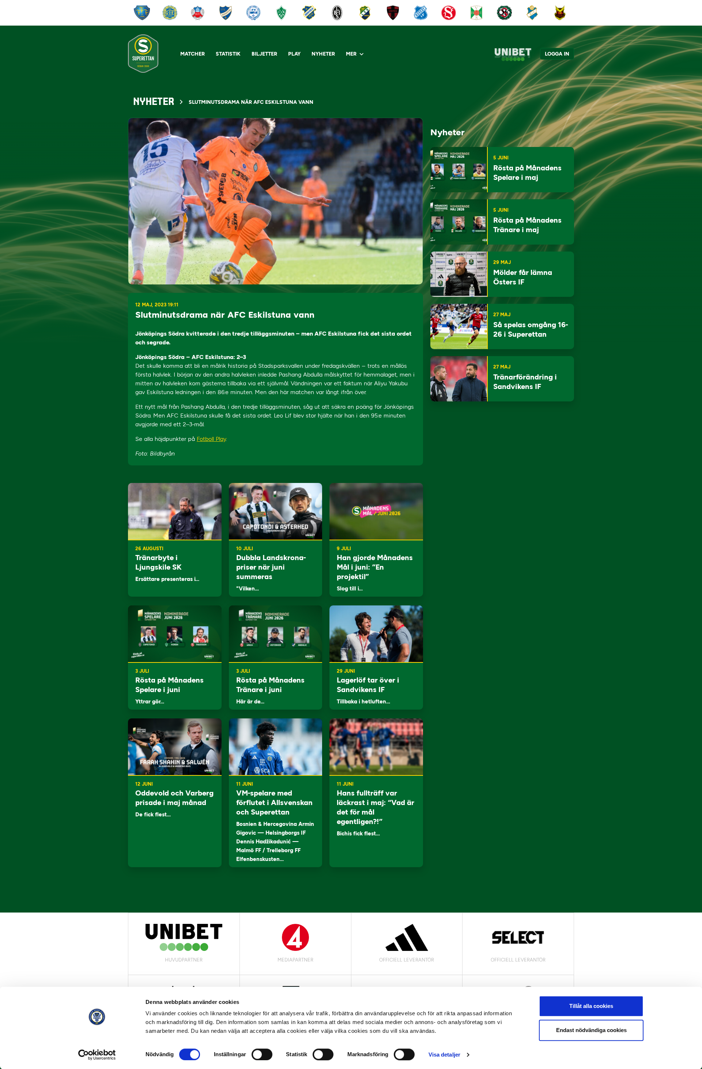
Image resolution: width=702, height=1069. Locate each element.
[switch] (262, 1054)
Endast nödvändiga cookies (591, 1030)
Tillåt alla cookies (591, 1006)
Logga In (557, 54)
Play (294, 54)
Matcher (192, 54)
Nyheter (323, 54)
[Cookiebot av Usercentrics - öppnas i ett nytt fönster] (97, 1054)
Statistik (228, 54)
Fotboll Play (211, 438)
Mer (351, 54)
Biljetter (264, 54)
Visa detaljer (444, 1054)
